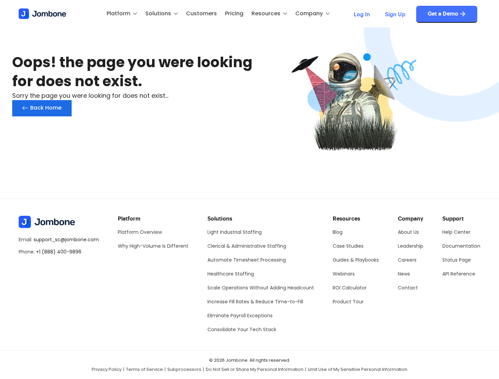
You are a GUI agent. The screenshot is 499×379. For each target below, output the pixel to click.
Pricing (234, 13)
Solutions (158, 13)
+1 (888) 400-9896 (58, 251)
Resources (266, 13)
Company (309, 13)
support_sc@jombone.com (66, 239)
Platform (118, 13)
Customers (201, 13)
